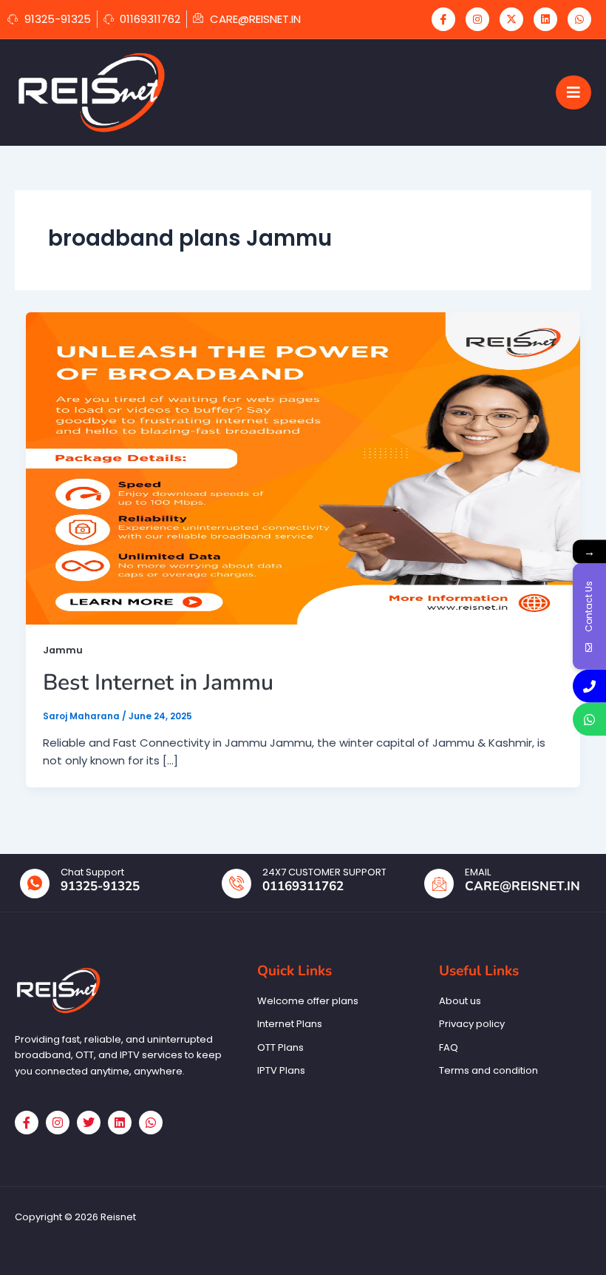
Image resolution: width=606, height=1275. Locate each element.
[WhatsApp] (579, 19)
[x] (511, 19)
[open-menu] (573, 92)
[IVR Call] (589, 685)
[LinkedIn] (545, 19)
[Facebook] (443, 19)
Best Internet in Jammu (158, 682)
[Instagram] (477, 19)
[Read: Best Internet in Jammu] (303, 467)
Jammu (63, 650)
